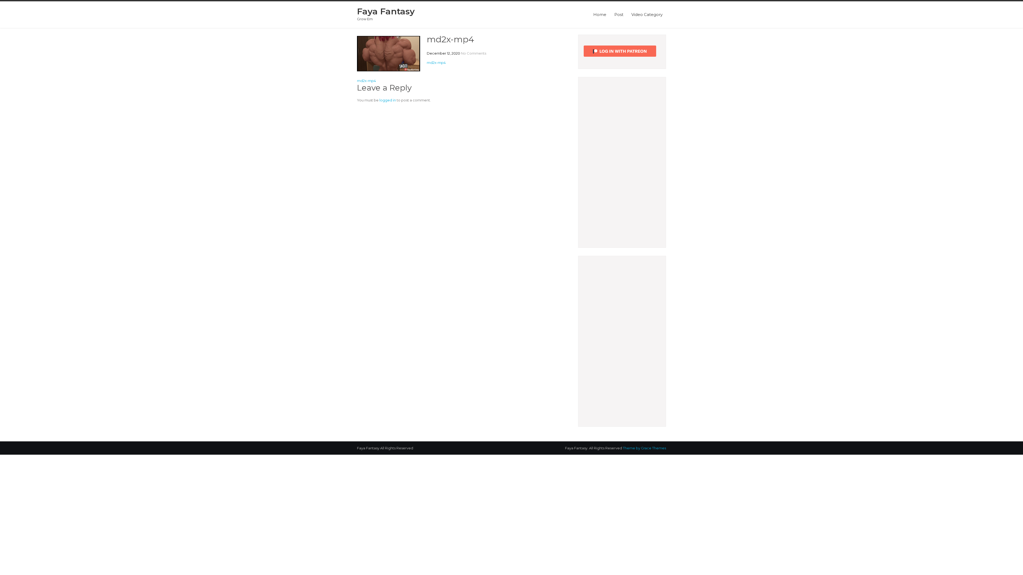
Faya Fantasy (386, 11)
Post (618, 14)
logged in (387, 100)
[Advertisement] (622, 162)
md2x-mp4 (436, 62)
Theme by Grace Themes (644, 448)
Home (599, 14)
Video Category (647, 14)
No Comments (473, 53)
